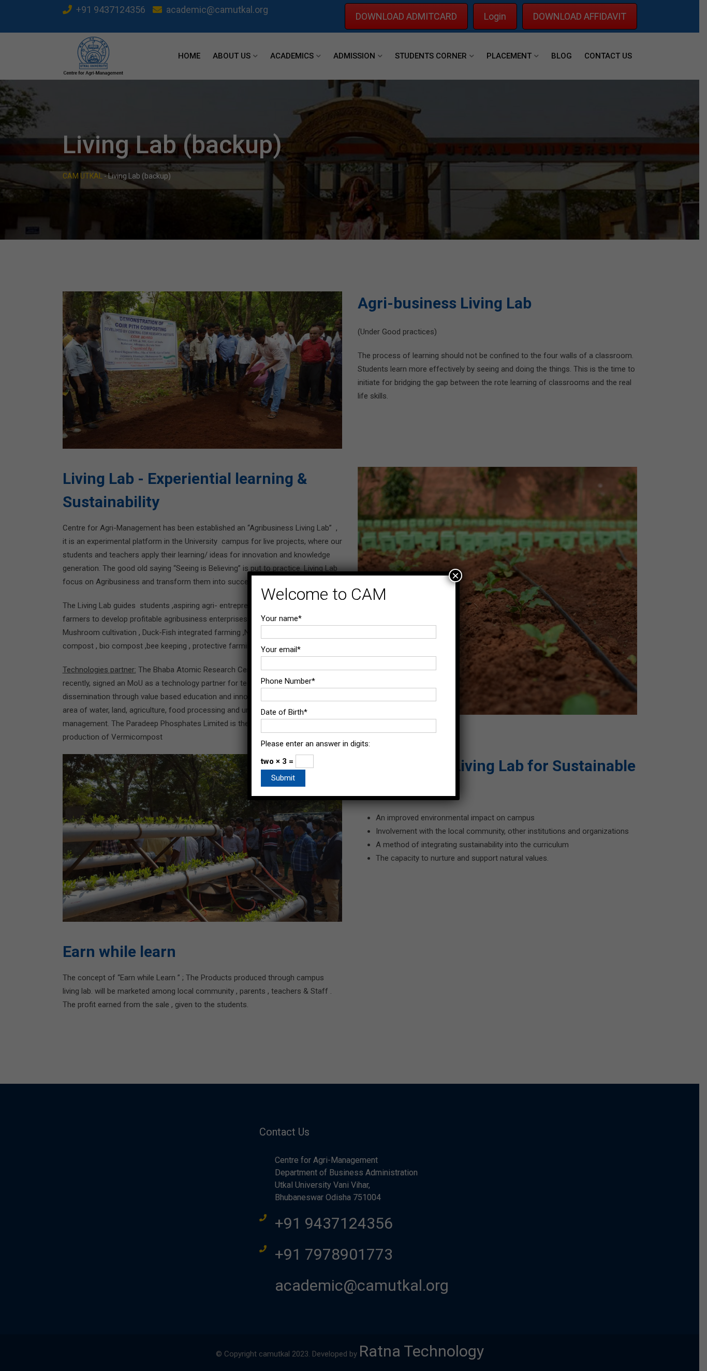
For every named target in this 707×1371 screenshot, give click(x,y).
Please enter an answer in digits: (315, 743)
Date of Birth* (284, 712)
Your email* (281, 649)
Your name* (281, 618)
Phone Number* (288, 681)
